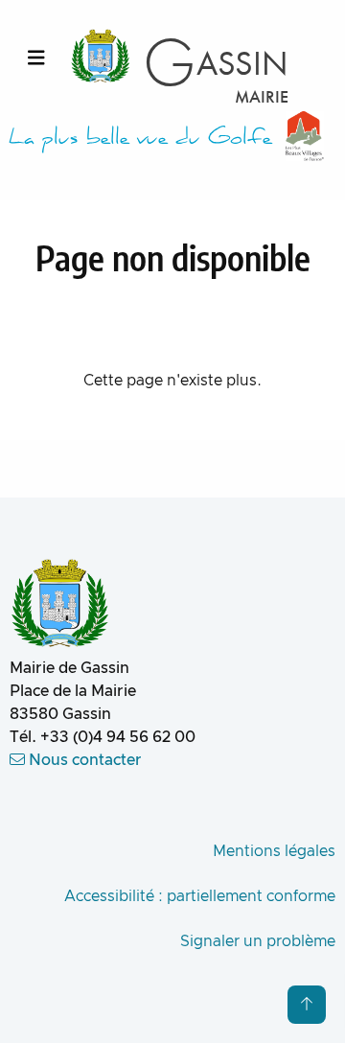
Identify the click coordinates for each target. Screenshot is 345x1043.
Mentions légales (274, 851)
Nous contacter (83, 760)
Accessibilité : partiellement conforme (199, 896)
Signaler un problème (257, 941)
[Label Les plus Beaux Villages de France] (304, 136)
